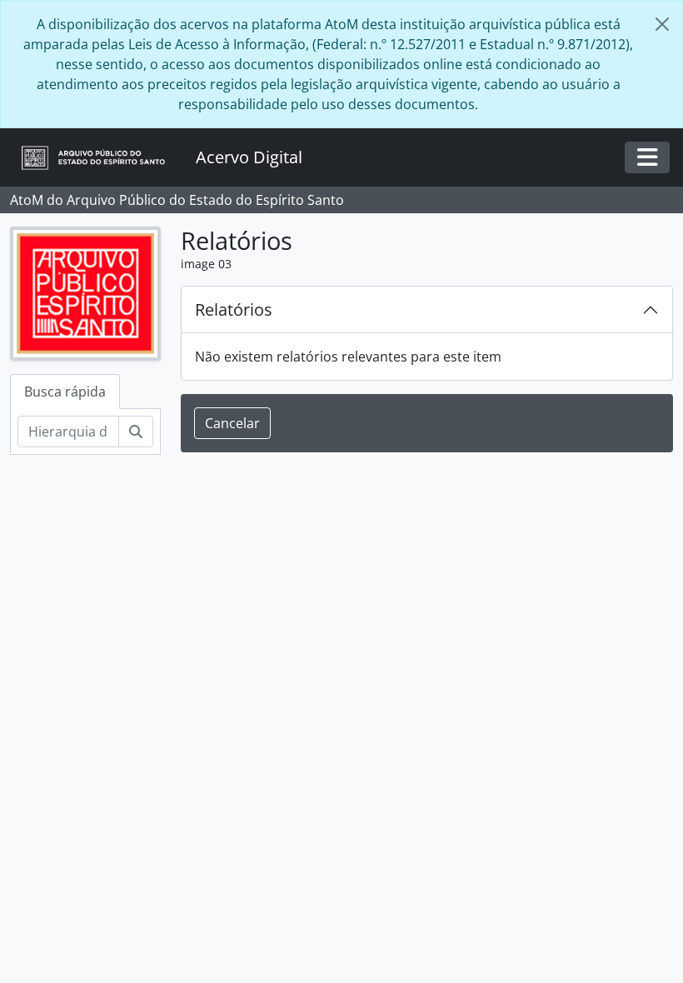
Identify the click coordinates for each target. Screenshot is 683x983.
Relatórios (233, 309)
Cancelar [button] (232, 423)
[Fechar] (662, 24)
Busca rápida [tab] (65, 391)
